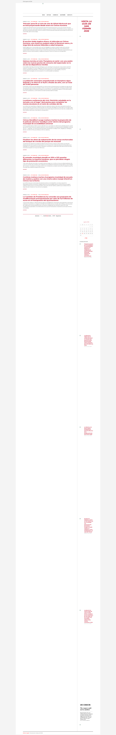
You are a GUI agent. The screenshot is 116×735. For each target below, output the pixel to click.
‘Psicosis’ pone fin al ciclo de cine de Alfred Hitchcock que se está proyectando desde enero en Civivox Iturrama (47, 24)
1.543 (44, 215)
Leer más (25, 33)
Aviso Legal (26, 733)
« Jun (86, 238)
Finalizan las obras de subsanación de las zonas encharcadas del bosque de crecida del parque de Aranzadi (48, 140)
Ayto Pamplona (34, 21)
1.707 (53, 215)
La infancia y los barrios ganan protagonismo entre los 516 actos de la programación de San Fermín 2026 (88, 431)
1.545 (49, 215)
